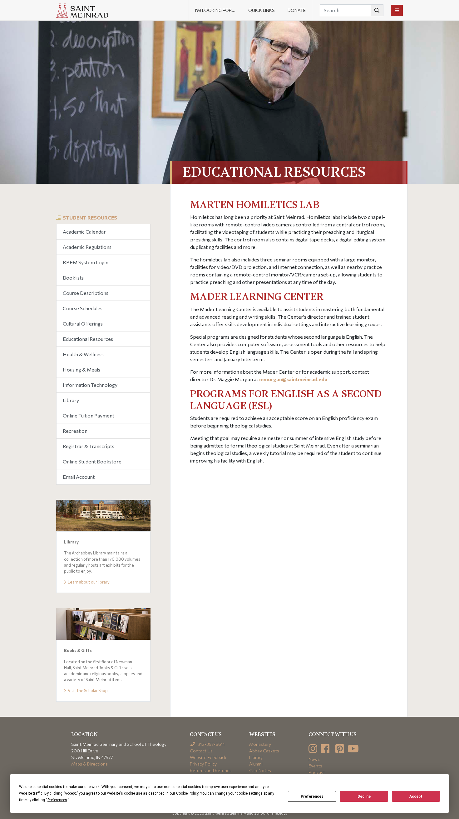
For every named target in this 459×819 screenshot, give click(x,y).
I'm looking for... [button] (215, 10)
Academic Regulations (87, 247)
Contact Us (201, 750)
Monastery (260, 744)
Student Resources (90, 217)
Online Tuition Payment (88, 415)
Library (71, 400)
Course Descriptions (85, 293)
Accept (415, 796)
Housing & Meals (81, 369)
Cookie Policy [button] (187, 793)
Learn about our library (88, 581)
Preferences (312, 796)
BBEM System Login (85, 262)
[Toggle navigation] (397, 10)
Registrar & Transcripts (88, 446)
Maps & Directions (89, 763)
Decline (364, 796)
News (314, 759)
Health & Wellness (83, 354)
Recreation (75, 431)
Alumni (256, 763)
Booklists (73, 278)
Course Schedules (82, 308)
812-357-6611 (210, 744)
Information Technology (90, 385)
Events (315, 765)
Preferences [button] (57, 800)
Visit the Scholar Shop (87, 690)
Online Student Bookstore (92, 461)
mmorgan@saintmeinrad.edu (293, 379)
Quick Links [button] (261, 10)
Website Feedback (208, 757)
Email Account (79, 477)
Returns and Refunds (211, 770)
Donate (297, 10)
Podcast (316, 772)
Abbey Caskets (264, 750)
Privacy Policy (203, 763)
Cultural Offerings (83, 323)
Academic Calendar (84, 232)
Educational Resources (88, 339)
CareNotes (260, 770)
